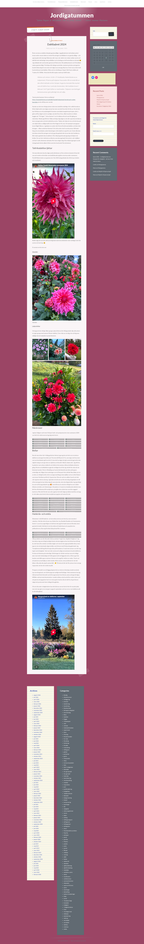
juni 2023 (36, 763)
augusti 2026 (37, 695)
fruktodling (67, 747)
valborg (66, 918)
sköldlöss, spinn (68, 872)
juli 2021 (36, 804)
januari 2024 (37, 752)
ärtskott (66, 701)
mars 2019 (36, 850)
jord (65, 787)
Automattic (83, 940)
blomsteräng (67, 712)
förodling (66, 741)
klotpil (65, 800)
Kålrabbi (66, 795)
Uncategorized (68, 911)
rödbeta (66, 852)
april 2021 (36, 811)
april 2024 (36, 745)
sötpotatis (66, 883)
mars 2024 (36, 747)
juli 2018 (36, 863)
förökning (66, 743)
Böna (65, 714)
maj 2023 (36, 765)
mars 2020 (36, 835)
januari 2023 (37, 774)
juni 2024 (36, 741)
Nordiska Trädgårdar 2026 (104, 106)
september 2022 (38, 780)
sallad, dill (66, 861)
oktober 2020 (37, 822)
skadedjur (66, 870)
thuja (65, 896)
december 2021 (38, 798)
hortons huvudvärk (69, 763)
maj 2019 (36, 846)
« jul (103, 67)
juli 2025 (36, 717)
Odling (65, 817)
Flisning (66, 734)
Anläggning (67, 699)
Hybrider (66, 776)
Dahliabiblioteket (74, 1)
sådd (65, 857)
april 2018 (36, 870)
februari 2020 (37, 837)
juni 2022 (36, 784)
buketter (66, 717)
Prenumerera (98, 141)
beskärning (67, 704)
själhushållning (68, 865)
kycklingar (66, 804)
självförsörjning (68, 868)
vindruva (66, 927)
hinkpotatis (67, 758)
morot (65, 813)
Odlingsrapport (68, 819)
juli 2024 (36, 738)
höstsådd (66, 769)
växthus (66, 924)
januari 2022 (37, 795)
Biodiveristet (67, 708)
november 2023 (38, 754)
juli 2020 (36, 826)
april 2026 (36, 699)
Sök (94, 31)
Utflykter (66, 914)
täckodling (66, 892)
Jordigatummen (72, 15)
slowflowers (67, 876)
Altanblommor (68, 697)
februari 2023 (37, 771)
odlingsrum (67, 822)
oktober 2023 (37, 756)
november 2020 (38, 819)
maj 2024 (36, 743)
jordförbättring (68, 789)
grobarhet (66, 754)
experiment (102, 1)
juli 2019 (36, 844)
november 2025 (38, 710)
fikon (65, 732)
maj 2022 (36, 787)
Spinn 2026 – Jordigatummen (101, 156)
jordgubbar (67, 791)
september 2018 (38, 859)
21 (106, 57)
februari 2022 (37, 793)
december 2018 (38, 854)
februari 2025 (37, 725)
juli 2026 (36, 697)
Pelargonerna (100, 97)
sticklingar (67, 889)
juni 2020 (36, 828)
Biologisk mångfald (69, 710)
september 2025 (38, 712)
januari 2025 (37, 728)
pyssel (65, 848)
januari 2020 (37, 839)
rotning (109, 1)
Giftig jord (66, 749)
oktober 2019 (37, 841)
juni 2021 (36, 806)
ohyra (96, 1)
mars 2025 (36, 723)
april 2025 (36, 721)
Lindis (94, 164)
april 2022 (36, 789)
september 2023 (38, 758)
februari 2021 (37, 815)
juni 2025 (36, 719)
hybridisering (67, 778)
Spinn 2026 (100, 95)
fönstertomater (68, 736)
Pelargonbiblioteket (63, 1)
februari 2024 (37, 749)
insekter (66, 782)
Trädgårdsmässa (68, 907)
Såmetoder (83, 1)
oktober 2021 (37, 800)
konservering (67, 802)
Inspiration (67, 784)
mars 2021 (36, 813)
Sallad (65, 859)
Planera (66, 841)
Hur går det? (67, 774)
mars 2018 (36, 872)
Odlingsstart (67, 824)
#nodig (65, 695)
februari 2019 (37, 852)
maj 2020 (36, 830)
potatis (66, 844)
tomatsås (66, 903)
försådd (66, 745)
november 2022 (38, 776)
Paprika (66, 833)
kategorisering (68, 798)
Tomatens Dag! (68, 900)
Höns (65, 760)
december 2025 (38, 708)
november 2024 (38, 732)
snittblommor (67, 878)
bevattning (67, 706)
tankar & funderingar (69, 894)
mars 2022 (36, 791)
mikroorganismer (68, 811)
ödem (65, 815)
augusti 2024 (37, 736)
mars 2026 (36, 701)
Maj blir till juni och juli (103, 99)
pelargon (66, 835)
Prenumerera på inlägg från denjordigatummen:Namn (99, 120)
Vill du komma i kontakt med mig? (72, 5)
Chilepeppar (67, 721)
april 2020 (36, 833)
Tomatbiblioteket (51, 1)
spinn (65, 887)
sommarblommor (68, 881)
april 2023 (36, 767)
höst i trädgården (68, 767)
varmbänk (66, 922)
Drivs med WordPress (63, 940)
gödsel (65, 752)
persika (66, 839)
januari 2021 (37, 817)
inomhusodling (68, 780)
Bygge (65, 719)
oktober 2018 (37, 857)
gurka (65, 756)
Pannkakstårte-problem (70, 830)
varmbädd (66, 920)
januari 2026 (37, 706)
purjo (65, 846)
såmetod (66, 863)
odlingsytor (67, 826)
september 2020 (38, 824)
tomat (65, 898)
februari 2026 (37, 704)
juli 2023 (36, 760)
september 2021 (38, 802)
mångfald (66, 808)
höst (65, 765)
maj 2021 (36, 808)
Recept (90, 1)
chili (65, 723)
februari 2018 (37, 874)
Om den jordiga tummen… (39, 1)
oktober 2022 (37, 778)
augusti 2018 (37, 861)
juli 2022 (36, 782)
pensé (65, 837)
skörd (65, 874)
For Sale (66, 738)
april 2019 (36, 848)
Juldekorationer (68, 793)
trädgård (66, 905)
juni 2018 (36, 865)
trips (65, 909)
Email (97, 131)
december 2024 (38, 730)
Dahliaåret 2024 (56, 44)
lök (64, 806)
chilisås (66, 725)
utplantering (67, 916)
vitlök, (65, 929)
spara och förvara (68, 885)
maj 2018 (36, 868)
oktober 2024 (37, 734)
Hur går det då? (68, 771)
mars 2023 (36, 769)
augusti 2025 (37, 714)
